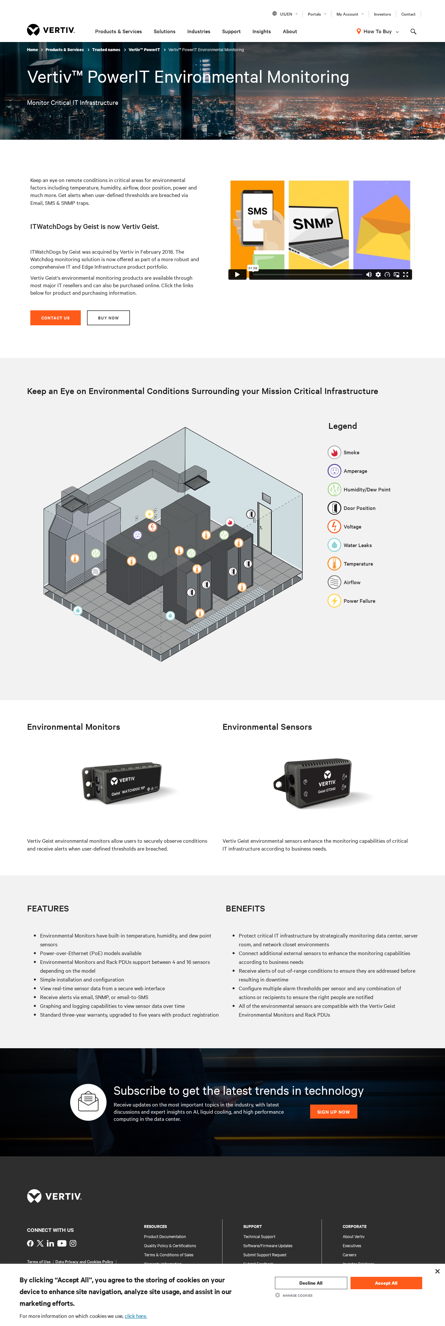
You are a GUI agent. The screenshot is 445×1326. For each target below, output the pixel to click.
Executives (352, 1245)
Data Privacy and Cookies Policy (84, 1261)
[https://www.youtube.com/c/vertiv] (61, 1243)
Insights (261, 31)
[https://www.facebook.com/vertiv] (30, 1243)
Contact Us (55, 318)
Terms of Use (38, 1261)
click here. (136, 1315)
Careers (349, 1254)
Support (231, 31)
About (290, 31)
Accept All (386, 1283)
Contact (408, 14)
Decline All (311, 1283)
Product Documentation (165, 1236)
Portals (314, 14)
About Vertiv (354, 1236)
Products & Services (118, 31)
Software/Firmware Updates (268, 1245)
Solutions (165, 31)
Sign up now (333, 1111)
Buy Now (108, 318)
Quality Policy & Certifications (170, 1245)
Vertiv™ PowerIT (145, 49)
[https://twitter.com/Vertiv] (40, 1243)
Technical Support (259, 1236)
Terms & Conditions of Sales (169, 1254)
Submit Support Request (264, 1254)
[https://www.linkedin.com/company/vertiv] (50, 1243)
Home (32, 49)
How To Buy (378, 31)
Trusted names (106, 49)
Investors (382, 14)
